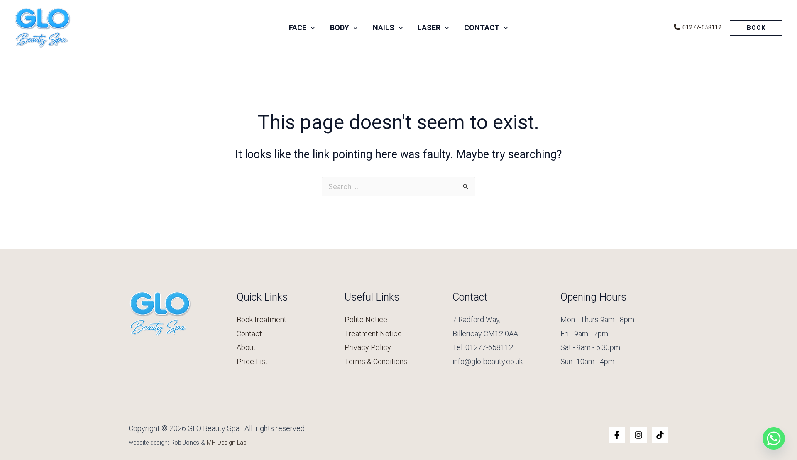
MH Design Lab (227, 442)
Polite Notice (366, 319)
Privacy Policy (368, 347)
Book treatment (261, 319)
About (246, 347)
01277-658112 (701, 27)
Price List (252, 361)
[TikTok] (660, 435)
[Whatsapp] (774, 438)
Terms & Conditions (376, 361)
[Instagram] (638, 435)
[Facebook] (617, 435)
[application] (310, 28)
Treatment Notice (373, 333)
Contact (249, 333)
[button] (756, 28)
